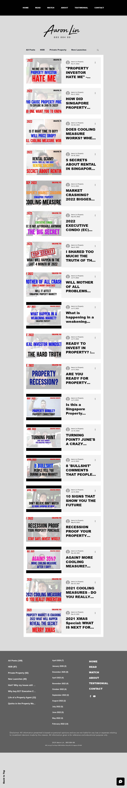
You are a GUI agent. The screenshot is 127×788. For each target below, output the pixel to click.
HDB (42, 50)
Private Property (58, 50)
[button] (98, 50)
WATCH (94, 672)
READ (93, 667)
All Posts (30, 50)
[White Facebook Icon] (90, 696)
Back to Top (4, 777)
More (73, 50)
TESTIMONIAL (98, 683)
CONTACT (95, 688)
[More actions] (96, 62)
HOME (93, 661)
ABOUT (94, 677)
